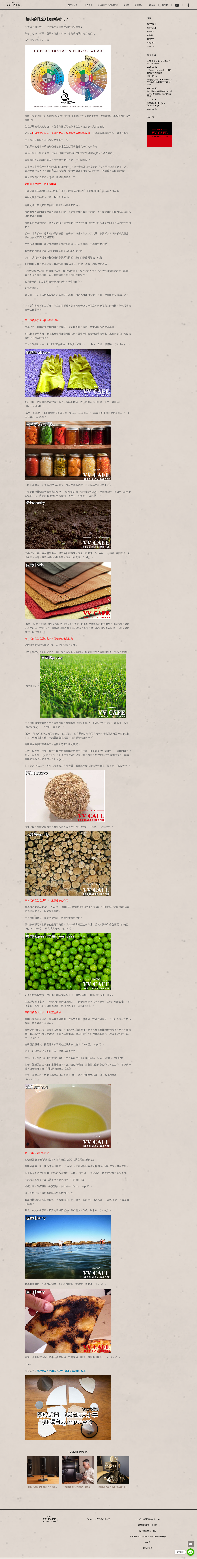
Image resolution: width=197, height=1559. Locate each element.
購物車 (126, 5)
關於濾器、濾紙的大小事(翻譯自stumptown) (62, 1370)
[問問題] (190, 1552)
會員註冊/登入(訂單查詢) (107, 5)
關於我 (165, 5)
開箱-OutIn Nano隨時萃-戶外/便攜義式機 (43, 1487)
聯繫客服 (138, 5)
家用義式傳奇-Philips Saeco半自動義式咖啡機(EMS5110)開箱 (113, 1487)
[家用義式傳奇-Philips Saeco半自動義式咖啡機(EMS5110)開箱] (113, 1470)
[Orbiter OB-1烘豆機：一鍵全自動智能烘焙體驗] (78, 1470)
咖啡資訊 (151, 31)
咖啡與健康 (151, 27)
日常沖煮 (151, 39)
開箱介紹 (151, 46)
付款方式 (151, 5)
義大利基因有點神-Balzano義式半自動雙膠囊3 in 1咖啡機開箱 (159, 93)
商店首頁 (88, 5)
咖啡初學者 (151, 24)
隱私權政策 (147, 1548)
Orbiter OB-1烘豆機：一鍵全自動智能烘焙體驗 (78, 1487)
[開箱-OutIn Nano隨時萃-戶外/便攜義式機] (43, 1470)
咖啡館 (150, 35)
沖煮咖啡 (151, 42)
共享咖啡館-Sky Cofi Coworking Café (156, 104)
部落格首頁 (72, 5)
